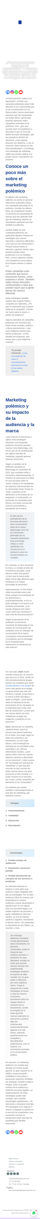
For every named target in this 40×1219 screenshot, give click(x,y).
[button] (20, 22)
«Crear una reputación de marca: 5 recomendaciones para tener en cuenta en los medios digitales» (19, 362)
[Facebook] (8, 92)
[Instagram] (12, 92)
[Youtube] (21, 92)
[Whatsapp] (16, 92)
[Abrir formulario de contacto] (33, 1213)
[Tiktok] (17, 1173)
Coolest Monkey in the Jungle (18, 686)
